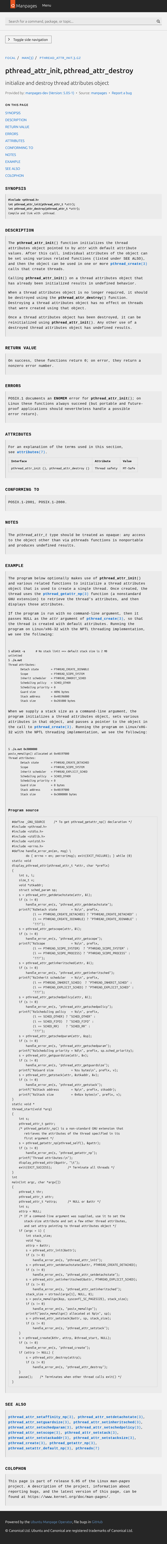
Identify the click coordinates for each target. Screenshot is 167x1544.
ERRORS (11, 134)
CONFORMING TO (19, 148)
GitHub (97, 1522)
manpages (99, 93)
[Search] (158, 21)
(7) (31, 452)
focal (10, 58)
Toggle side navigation (30, 40)
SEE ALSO (12, 168)
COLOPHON (14, 175)
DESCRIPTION (16, 120)
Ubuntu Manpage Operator (51, 1522)
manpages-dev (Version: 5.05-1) (49, 93)
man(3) (28, 58)
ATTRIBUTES (14, 141)
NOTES (10, 155)
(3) (128, 264)
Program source (23, 810)
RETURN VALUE (17, 127)
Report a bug (122, 93)
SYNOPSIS (12, 113)
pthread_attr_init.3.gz (60, 58)
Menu (46, 5)
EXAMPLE (12, 162)
